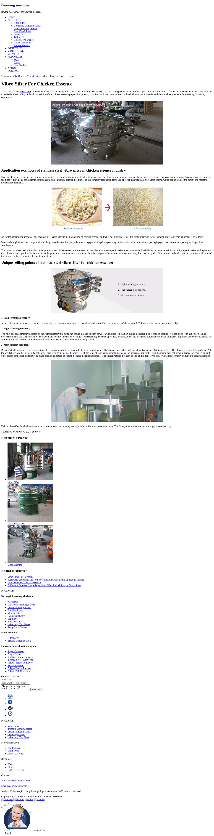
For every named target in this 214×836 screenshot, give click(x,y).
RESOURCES (15, 56)
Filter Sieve (13, 638)
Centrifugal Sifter (22, 31)
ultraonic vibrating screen (20, 728)
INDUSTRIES (15, 48)
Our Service (13, 750)
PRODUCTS (14, 20)
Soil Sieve (13, 618)
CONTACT (14, 70)
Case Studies (20, 65)
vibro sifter (25, 91)
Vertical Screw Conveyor (20, 662)
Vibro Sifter (19, 22)
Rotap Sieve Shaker (23, 39)
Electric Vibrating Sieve (19, 640)
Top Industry (14, 748)
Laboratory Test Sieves (19, 624)
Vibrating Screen (16, 613)
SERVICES (13, 54)
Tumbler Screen (15, 610)
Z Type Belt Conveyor (19, 671)
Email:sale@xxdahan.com (14, 786)
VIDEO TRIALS (16, 51)
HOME (11, 17)
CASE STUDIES (16, 770)
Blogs (17, 62)
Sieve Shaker (14, 621)
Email (8, 833)
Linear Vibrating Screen (25, 28)
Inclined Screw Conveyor (20, 659)
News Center (33, 76)
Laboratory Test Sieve (18, 737)
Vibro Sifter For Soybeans (20, 577)
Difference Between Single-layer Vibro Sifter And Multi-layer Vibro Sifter (44, 585)
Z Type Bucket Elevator (19, 668)
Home (21, 76)
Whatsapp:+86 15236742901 (15, 780)
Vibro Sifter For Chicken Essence (24, 582)
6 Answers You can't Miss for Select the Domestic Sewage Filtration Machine (46, 579)
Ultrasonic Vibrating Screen (27, 25)
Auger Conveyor (22, 42)
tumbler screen (21, 34)
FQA (16, 59)
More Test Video (16, 753)
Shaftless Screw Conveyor (21, 657)
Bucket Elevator (22, 45)
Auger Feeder (14, 654)
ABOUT (12, 68)
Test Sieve (19, 37)
